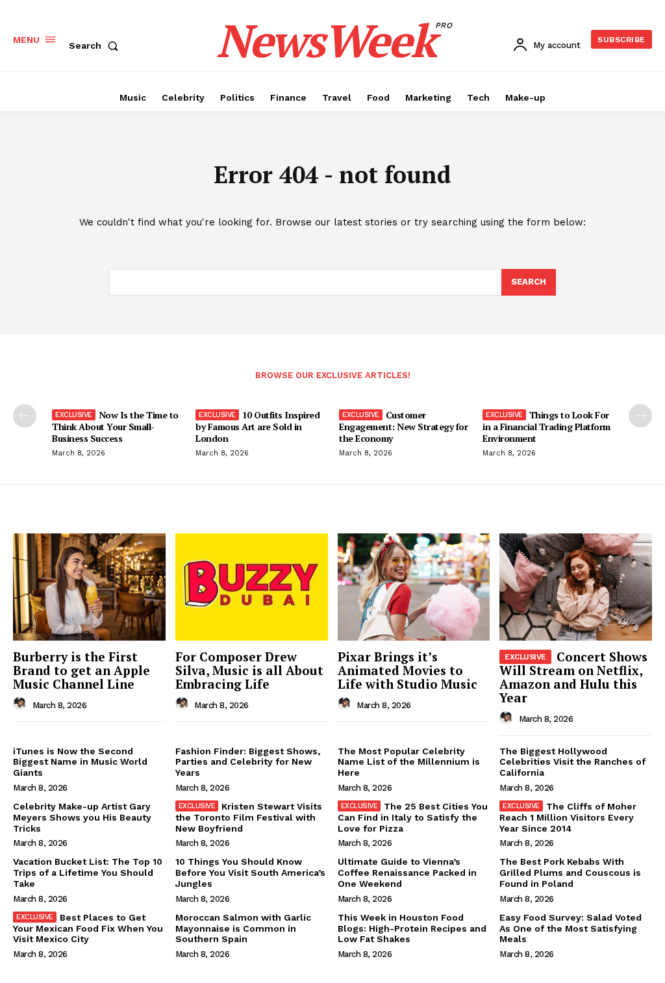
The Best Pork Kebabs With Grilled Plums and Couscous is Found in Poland (570, 872)
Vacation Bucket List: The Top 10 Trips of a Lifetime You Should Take (87, 872)
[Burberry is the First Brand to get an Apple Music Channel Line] (89, 586)
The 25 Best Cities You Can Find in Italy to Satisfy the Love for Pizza (413, 817)
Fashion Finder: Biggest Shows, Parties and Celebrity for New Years (247, 762)
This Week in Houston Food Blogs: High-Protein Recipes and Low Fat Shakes (412, 928)
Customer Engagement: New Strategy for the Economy (403, 426)
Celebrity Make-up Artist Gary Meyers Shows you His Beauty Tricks (82, 817)
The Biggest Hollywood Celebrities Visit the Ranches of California (572, 762)
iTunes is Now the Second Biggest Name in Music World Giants (80, 762)
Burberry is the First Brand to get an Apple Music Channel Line (81, 670)
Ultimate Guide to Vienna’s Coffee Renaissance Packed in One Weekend (407, 872)
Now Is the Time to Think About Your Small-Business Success (115, 426)
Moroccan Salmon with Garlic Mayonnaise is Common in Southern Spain (243, 928)
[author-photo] (21, 704)
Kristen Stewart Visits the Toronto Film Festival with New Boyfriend (249, 817)
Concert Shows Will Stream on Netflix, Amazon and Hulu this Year (573, 677)
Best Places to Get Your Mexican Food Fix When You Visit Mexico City (88, 928)
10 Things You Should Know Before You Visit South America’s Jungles (250, 872)
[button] (96, 45)
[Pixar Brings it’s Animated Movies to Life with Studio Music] (414, 586)
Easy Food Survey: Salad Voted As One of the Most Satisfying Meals (570, 928)
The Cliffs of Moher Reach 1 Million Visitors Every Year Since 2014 (567, 817)
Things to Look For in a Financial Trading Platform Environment (546, 426)
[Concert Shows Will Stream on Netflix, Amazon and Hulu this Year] (575, 586)
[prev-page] (24, 416)
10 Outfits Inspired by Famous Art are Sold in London (257, 426)
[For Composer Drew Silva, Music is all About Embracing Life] (251, 586)
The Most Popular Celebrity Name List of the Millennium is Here (409, 762)
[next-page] (640, 416)
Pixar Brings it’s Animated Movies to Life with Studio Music (407, 670)
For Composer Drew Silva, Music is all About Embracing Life (249, 670)
